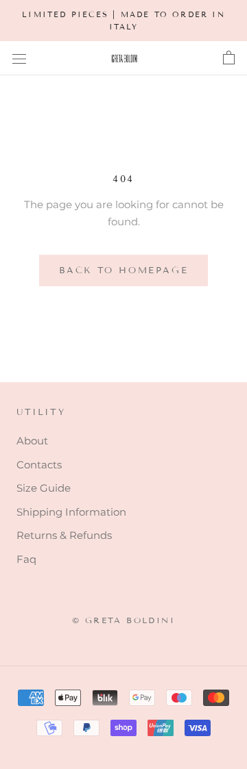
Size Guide (43, 487)
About (32, 440)
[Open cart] (229, 58)
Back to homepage (124, 270)
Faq (26, 559)
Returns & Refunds (64, 535)
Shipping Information (71, 511)
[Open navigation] (19, 58)
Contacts (39, 464)
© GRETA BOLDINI (123, 620)
